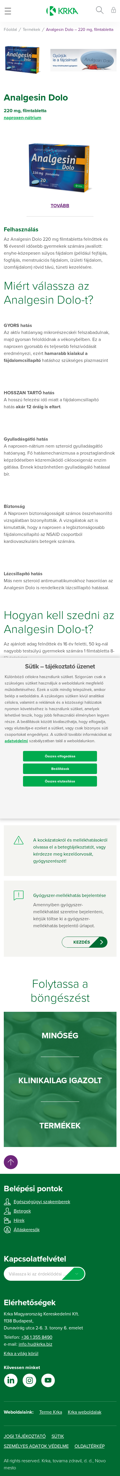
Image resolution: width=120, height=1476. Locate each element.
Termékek (31, 29)
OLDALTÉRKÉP (90, 1446)
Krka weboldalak (84, 1412)
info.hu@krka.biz (35, 1344)
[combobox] (44, 1274)
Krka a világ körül (21, 1354)
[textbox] (44, 1274)
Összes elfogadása (60, 756)
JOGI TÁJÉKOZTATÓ (25, 1436)
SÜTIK (58, 1436)
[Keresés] (100, 11)
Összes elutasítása (60, 781)
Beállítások (60, 769)
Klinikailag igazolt (60, 1081)
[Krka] (62, 11)
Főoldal (10, 29)
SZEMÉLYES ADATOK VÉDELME (36, 1446)
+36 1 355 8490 (36, 1337)
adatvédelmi (16, 740)
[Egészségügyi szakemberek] (114, 11)
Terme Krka (50, 1412)
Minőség (60, 1036)
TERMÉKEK (60, 1126)
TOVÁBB (60, 206)
